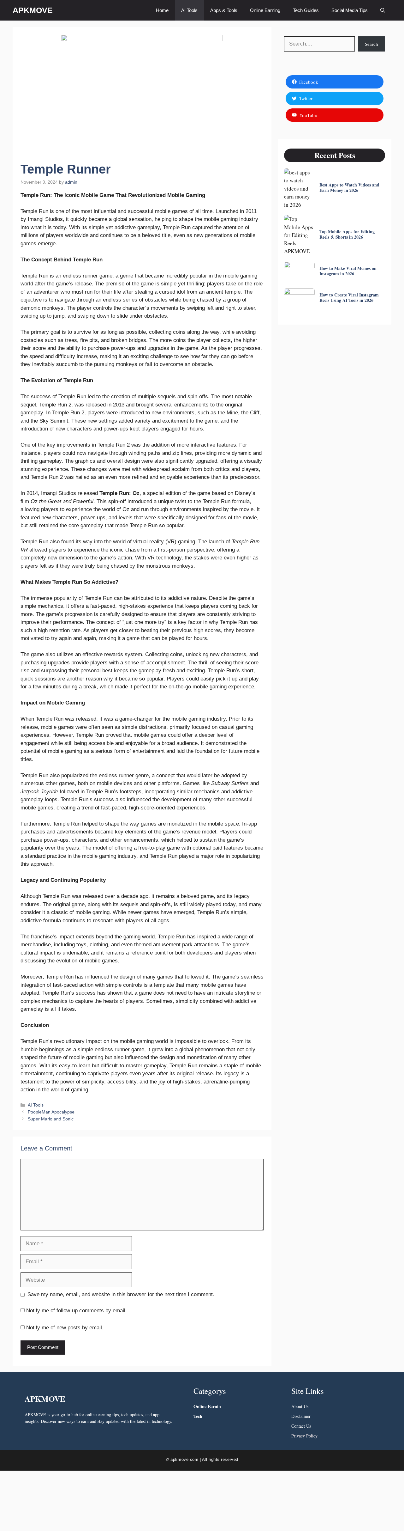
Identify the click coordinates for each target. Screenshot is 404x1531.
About (296, 1406)
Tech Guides (306, 10)
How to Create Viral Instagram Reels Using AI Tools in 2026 (349, 297)
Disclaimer (301, 1416)
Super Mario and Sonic (51, 1118)
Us (305, 1406)
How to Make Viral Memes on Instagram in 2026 (348, 271)
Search (371, 44)
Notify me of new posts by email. (65, 1328)
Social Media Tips (349, 10)
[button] (382, 10)
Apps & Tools (223, 10)
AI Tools (189, 10)
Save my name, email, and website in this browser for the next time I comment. (120, 1294)
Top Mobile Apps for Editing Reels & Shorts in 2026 (347, 234)
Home (162, 10)
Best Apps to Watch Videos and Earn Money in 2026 (349, 187)
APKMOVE (33, 10)
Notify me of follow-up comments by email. (76, 1311)
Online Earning (265, 10)
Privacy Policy (304, 1436)
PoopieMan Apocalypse (51, 1111)
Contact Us (301, 1426)
